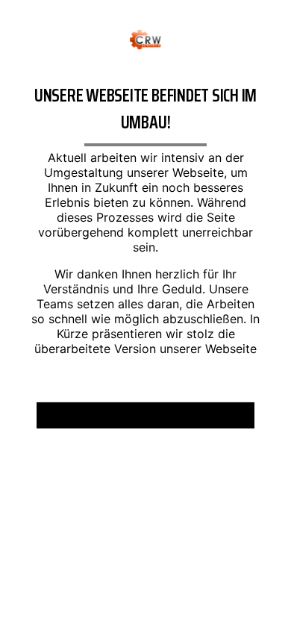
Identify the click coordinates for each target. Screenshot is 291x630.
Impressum (102, 421)
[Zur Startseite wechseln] (145, 38)
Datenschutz (185, 421)
